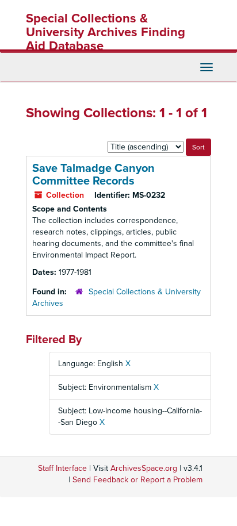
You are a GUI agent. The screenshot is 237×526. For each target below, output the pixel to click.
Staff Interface (62, 468)
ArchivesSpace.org (143, 468)
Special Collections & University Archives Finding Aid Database (105, 32)
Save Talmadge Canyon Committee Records (93, 175)
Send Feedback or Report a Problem (137, 480)
